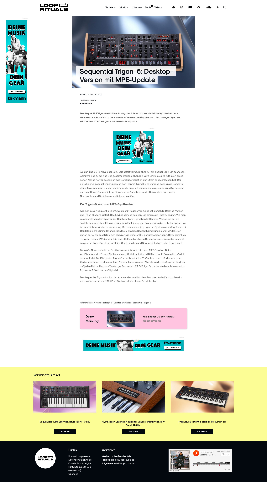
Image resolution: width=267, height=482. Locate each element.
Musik (123, 7)
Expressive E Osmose (91, 270)
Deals (148, 7)
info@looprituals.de (124, 463)
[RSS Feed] (217, 7)
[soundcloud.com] (209, 7)
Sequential (137, 303)
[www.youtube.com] (190, 7)
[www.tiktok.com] (173, 7)
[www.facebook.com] (198, 7)
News (96, 303)
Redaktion (86, 103)
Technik (109, 7)
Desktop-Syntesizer (122, 303)
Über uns (137, 7)
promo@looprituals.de (122, 459)
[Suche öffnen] (224, 7)
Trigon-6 (147, 303)
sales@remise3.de (121, 456)
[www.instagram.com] (181, 7)
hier (153, 281)
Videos (158, 7)
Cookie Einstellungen (79, 463)
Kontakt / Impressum (79, 456)
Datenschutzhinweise (80, 459)
